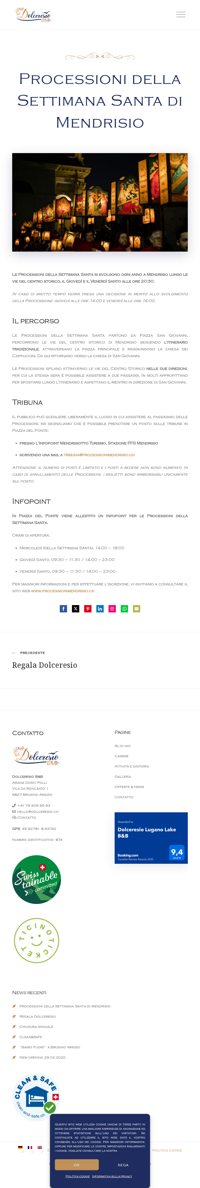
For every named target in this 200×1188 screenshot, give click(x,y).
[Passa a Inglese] (42, 1147)
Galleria (123, 776)
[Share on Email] (136, 608)
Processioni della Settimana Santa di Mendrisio (65, 1006)
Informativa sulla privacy (112, 1176)
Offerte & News (129, 787)
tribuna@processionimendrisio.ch (99, 455)
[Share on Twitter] (75, 608)
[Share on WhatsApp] (124, 608)
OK (77, 1164)
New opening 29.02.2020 (43, 1057)
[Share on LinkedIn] (100, 608)
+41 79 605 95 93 (33, 805)
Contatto (26, 817)
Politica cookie (78, 1176)
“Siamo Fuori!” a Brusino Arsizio (50, 1047)
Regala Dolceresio (38, 1016)
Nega (123, 1164)
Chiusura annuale (36, 1027)
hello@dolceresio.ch (38, 812)
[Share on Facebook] (63, 608)
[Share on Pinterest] (87, 608)
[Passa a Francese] (33, 1147)
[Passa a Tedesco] (23, 1147)
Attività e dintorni (132, 766)
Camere (122, 756)
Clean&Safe (31, 1037)
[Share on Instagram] (112, 608)
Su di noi (123, 746)
